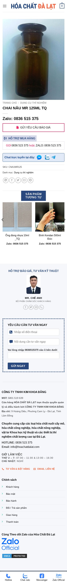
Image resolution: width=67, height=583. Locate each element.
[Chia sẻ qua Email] (24, 180)
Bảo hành (11, 500)
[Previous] (3, 226)
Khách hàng (12, 486)
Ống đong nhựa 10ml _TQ (17, 237)
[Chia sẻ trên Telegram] (30, 180)
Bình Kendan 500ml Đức (50, 237)
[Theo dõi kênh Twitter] (31, 307)
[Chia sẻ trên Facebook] (12, 180)
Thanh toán (12, 521)
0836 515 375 (20, 145)
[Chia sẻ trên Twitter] (18, 180)
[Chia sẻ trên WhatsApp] (6, 180)
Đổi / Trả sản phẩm (16, 507)
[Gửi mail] (36, 307)
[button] (5, 6)
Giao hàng (11, 515)
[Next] (64, 226)
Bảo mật (10, 493)
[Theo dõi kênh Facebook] (25, 307)
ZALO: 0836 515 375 (48, 145)
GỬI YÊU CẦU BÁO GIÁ (35, 127)
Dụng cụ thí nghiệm (33, 103)
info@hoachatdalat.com (24, 446)
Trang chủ (10, 103)
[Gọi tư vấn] (41, 307)
